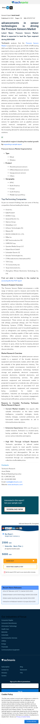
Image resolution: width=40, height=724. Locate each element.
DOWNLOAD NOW (15, 509)
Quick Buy (10, 561)
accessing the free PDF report (11, 281)
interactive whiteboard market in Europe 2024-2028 (19, 601)
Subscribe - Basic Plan (13, 546)
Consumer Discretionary (9, 623)
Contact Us (5, 670)
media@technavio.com (14, 482)
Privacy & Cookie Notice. (23, 717)
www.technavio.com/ (15, 484)
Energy (3, 644)
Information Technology (9, 626)
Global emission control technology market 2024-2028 (20, 594)
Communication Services (9, 638)
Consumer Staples (7, 620)
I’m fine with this (31, 721)
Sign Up (20, 691)
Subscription (5, 667)
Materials (4, 632)
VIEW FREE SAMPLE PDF (14, 567)
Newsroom (24, 670)
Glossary (4, 673)
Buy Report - (11, 535)
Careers (3, 675)
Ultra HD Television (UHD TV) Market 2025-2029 (18, 591)
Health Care (5, 629)
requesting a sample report (13, 144)
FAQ (22, 673)
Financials (4, 647)
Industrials (4, 635)
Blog (22, 667)
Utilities (3, 641)
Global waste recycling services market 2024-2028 (19, 598)
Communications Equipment (10, 650)
